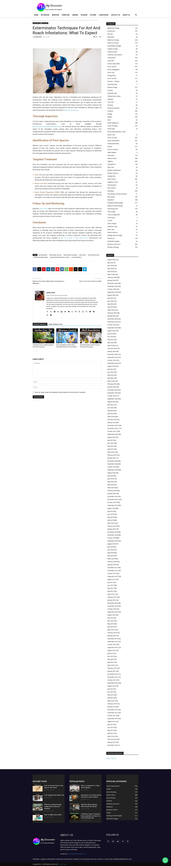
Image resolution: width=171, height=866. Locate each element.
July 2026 (110, 263)
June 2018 (110, 550)
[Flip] (57, 269)
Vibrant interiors (112, 232)
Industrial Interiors (113, 143)
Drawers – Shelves (113, 81)
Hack (109, 120)
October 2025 (111, 289)
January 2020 (111, 493)
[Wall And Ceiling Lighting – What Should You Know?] (74, 807)
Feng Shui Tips (112, 93)
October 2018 (111, 538)
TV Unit (109, 220)
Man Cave (110, 167)
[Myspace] (73, 312)
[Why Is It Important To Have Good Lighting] (74, 788)
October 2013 (111, 715)
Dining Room (111, 75)
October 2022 (111, 396)
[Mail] (65, 312)
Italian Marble (111, 152)
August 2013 (111, 721)
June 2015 (110, 656)
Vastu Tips (110, 229)
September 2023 (112, 363)
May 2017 (110, 588)
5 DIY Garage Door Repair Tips (54, 795)
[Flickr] (51, 312)
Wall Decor (110, 238)
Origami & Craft (112, 182)
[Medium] (69, 312)
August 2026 (111, 260)
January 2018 (111, 564)
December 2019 (112, 496)
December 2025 (112, 283)
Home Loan (111, 135)
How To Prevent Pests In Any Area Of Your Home (53, 786)
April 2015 (110, 662)
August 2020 (111, 473)
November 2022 (112, 393)
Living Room (103, 15)
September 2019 (112, 505)
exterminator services (55, 255)
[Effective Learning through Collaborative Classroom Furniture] (38, 807)
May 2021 (110, 446)
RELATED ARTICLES (40, 324)
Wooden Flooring (113, 247)
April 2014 (110, 698)
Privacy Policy (62, 864)
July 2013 (110, 724)
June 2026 (110, 265)
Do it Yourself (111, 78)
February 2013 (112, 739)
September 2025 (112, 292)
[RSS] (80, 312)
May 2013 (110, 730)
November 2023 (112, 357)
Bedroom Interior (113, 43)
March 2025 (111, 310)
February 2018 (112, 562)
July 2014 (110, 689)
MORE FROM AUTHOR (55, 324)
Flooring (110, 105)
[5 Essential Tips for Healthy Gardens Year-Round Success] (43, 335)
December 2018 (112, 532)
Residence (110, 200)
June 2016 (110, 621)
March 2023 (111, 381)
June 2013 (110, 727)
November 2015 (112, 641)
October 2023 (111, 360)
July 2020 (110, 476)
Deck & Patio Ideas (113, 64)
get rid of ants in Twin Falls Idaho (74, 238)
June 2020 (110, 479)
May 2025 (110, 304)
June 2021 (110, 443)
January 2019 (111, 529)
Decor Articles (111, 67)
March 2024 (111, 345)
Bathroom (45, 15)
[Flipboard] (55, 312)
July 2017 (110, 582)
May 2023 (110, 375)
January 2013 (111, 742)
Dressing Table (112, 84)
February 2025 (112, 313)
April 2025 (110, 307)
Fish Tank (110, 102)
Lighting (110, 161)
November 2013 (112, 713)
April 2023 (110, 378)
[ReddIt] (71, 269)
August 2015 (111, 650)
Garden (75, 15)
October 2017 (111, 573)
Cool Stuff (110, 61)
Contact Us (115, 15)
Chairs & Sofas (112, 52)
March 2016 (111, 630)
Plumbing (110, 191)
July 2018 (110, 547)
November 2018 (112, 535)
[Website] (48, 315)
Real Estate (111, 197)
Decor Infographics (113, 69)
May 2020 (110, 482)
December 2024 (112, 319)
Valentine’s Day (112, 226)
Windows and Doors (114, 244)
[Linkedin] (48, 269)
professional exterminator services (59, 257)
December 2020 (112, 461)
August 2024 (111, 331)
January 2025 (111, 316)
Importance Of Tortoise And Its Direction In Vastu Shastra (91, 796)
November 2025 (112, 286)
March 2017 (111, 594)
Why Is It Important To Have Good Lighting (90, 786)
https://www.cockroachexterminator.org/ (47, 126)
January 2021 (111, 458)
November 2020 (112, 464)
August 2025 (111, 295)
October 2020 (111, 467)
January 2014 (111, 707)
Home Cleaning (42, 20)
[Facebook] (35, 269)
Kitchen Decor (112, 158)
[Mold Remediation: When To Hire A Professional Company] (91, 335)
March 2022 (111, 416)
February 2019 (112, 526)
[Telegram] (85, 269)
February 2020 (112, 490)
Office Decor (111, 179)
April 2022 (110, 413)
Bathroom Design (113, 40)
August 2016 (111, 615)
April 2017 (110, 591)
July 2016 (110, 618)
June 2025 (110, 301)
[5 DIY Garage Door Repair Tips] (38, 797)
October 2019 (111, 502)
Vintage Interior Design (114, 235)
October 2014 (111, 680)
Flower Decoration (113, 108)
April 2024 (110, 342)
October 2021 (111, 431)
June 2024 (110, 337)
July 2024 (110, 334)
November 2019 (112, 499)
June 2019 (110, 514)
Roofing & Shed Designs (115, 203)
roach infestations (76, 257)
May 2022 (110, 411)
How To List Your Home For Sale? (90, 281)
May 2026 (110, 268)
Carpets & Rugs (112, 49)
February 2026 (112, 277)
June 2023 (110, 372)
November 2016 (112, 606)
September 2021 (112, 434)
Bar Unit (110, 34)
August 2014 (111, 686)
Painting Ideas (111, 185)
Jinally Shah (38, 37)
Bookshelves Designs (114, 46)
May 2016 (110, 624)
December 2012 (112, 745)
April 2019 (110, 520)
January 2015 (111, 671)
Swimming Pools (112, 209)
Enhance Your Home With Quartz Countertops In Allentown (48, 282)
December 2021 (112, 425)
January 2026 (111, 280)
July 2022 (110, 405)
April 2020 (110, 485)
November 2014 (112, 677)
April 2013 (110, 733)
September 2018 (112, 541)
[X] (39, 269)
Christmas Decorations (114, 55)
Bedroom (55, 15)
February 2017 (112, 597)
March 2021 (111, 452)
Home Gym (111, 129)
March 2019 (111, 523)
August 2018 (111, 544)
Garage (109, 114)
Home (36, 15)
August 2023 (111, 366)
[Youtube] (51, 315)
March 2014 (111, 701)
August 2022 (111, 402)
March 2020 (111, 488)
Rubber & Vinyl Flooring (114, 206)
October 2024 (111, 325)
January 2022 (111, 422)
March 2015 (111, 665)
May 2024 (110, 339)
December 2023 (112, 354)
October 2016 (111, 609)
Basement (110, 37)
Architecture (111, 31)
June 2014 (110, 692)
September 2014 (112, 683)
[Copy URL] (80, 269)
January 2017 (111, 600)
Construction (111, 58)
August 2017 (111, 579)
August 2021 (111, 437)
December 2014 (112, 674)
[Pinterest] (44, 269)
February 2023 (112, 384)
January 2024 (111, 351)
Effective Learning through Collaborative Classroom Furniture (52, 806)
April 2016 (110, 627)
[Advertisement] (102, 7)
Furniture (65, 15)
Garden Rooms (111, 758)
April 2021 (110, 449)
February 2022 (112, 419)
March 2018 (111, 559)
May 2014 (110, 695)
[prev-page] (34, 351)
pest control (43, 209)
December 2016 (112, 603)
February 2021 (112, 455)
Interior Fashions (112, 149)
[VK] (62, 269)
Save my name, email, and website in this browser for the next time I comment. (60, 392)
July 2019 (110, 511)
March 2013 (111, 736)
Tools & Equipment (113, 215)
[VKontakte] (94, 312)
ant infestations (43, 255)
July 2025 (110, 298)
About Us (126, 15)
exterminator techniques (70, 255)
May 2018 (110, 553)
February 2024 (112, 348)
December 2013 (112, 710)
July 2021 (110, 440)
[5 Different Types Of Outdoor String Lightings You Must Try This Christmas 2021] (74, 816)
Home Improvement (114, 132)
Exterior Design (112, 87)
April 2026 (110, 271)
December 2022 (112, 390)
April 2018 (110, 556)
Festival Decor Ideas (114, 96)
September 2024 (112, 328)
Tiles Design (111, 212)
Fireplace (110, 99)
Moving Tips (111, 176)
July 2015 (110, 653)
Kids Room (110, 155)
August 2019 (111, 508)
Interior (84, 15)
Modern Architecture (114, 170)
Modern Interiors (112, 173)
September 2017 (112, 576)
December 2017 (112, 567)
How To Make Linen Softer (53, 815)
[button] (136, 15)
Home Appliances (113, 123)
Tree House (111, 217)
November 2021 (112, 428)
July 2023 (110, 369)
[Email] (76, 269)
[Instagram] (58, 312)
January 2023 (111, 387)
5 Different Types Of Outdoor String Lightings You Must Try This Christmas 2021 (90, 816)
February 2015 (112, 668)
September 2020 (112, 470)
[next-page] (37, 351)
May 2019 (110, 517)
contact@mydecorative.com (77, 854)
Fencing (109, 90)
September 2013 (112, 718)
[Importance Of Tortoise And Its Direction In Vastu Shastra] (74, 797)
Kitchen (93, 15)
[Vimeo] (90, 312)
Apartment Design (113, 28)
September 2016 (112, 612)
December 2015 (112, 639)
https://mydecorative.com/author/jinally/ (56, 295)
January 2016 (111, 636)
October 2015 (111, 644)
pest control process (71, 110)
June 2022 (110, 408)
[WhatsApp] (66, 269)
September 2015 (112, 647)
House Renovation (113, 141)
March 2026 (111, 274)
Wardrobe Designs (113, 241)
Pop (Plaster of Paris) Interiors (117, 194)
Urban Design (111, 223)
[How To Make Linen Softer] (38, 817)
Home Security (112, 138)
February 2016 (112, 633)
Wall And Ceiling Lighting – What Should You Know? (89, 805)
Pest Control (51, 20)
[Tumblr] (53, 269)
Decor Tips (110, 72)
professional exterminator (41, 257)
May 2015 (110, 659)
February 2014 (112, 704)
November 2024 (112, 322)
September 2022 (112, 399)
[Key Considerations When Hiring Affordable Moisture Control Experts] (67, 335)
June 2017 (110, 585)
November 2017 (112, 570)
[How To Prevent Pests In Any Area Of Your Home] (38, 788)
